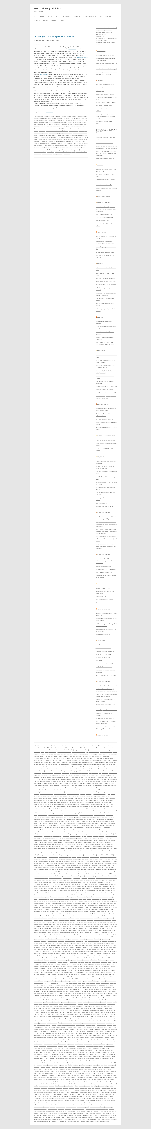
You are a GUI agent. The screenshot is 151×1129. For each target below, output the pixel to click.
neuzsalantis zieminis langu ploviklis (42, 819)
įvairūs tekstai (84, 1000)
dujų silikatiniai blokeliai (98, 888)
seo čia (69, 1008)
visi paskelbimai (68, 1012)
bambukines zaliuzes (45, 118)
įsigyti (65, 968)
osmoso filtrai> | (108, 745)
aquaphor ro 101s (95, 775)
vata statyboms (42, 1096)
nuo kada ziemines (90, 796)
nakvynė (48, 1021)
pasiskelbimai (64, 1002)
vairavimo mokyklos (101, 1025)
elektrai (100, 1042)
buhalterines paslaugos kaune (61, 899)
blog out (95, 1065)
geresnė (84, 1031)
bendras (36, 1069)
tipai (99, 955)
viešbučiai (54, 1025)
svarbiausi (101, 1086)
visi (40, 1075)
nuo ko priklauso (61, 905)
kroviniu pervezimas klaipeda (93, 861)
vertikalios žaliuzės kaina (48, 147)
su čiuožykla (52, 859)
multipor (62, 895)
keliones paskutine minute (40, 987)
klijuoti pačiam (56, 1092)
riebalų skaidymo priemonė (69, 943)
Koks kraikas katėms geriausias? (104, 667)
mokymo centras (107, 1069)
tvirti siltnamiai (81, 842)
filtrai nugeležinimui (98, 745)
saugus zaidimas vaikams (65, 796)
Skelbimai (53, 20)
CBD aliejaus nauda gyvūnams (103, 654)
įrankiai (96, 1050)
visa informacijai (46, 1008)
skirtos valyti (89, 979)
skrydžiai (53, 1084)
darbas (103, 1035)
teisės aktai (54, 951)
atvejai (109, 962)
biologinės (66, 979)
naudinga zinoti (112, 1102)
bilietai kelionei (72, 1002)
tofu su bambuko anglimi (72, 825)
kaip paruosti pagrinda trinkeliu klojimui (94, 890)
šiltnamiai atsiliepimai (106, 842)
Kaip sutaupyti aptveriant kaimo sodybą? (106, 69)
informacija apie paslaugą (77, 890)
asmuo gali (108, 926)
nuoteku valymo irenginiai (50, 1027)
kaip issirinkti (59, 842)
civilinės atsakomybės (106, 949)
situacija (63, 953)
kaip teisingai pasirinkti (44, 907)
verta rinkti (81, 1086)
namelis (101, 859)
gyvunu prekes (77, 811)
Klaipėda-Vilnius (69, 1086)
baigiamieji (71, 1039)
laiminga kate (70, 811)
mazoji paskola (65, 827)
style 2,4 (106, 855)
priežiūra (97, 964)
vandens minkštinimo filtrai (91, 760)
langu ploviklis (79, 819)
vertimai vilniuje (68, 989)
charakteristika (41, 968)
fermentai (97, 972)
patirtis (97, 922)
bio (103, 953)
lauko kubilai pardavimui (104, 777)
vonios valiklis (100, 916)
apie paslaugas (95, 1084)
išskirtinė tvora (98, 918)
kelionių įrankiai (55, 1008)
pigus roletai (57, 124)
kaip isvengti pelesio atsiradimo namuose (76, 781)
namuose (89, 1092)
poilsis (71, 1021)
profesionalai (56, 1079)
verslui (96, 1052)
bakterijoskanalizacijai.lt (104, 874)
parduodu (68, 1079)
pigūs (35, 993)
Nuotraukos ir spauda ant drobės (104, 143)
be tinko (105, 1077)
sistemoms (80, 976)
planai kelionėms (94, 1008)
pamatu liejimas (61, 892)
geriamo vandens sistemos (40, 764)
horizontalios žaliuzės (41, 120)
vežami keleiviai (96, 901)
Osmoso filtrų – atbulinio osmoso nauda (106, 710)
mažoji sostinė (64, 945)
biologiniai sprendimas (71, 934)
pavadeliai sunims (57, 840)
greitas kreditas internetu (68, 813)
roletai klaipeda (83, 131)
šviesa (93, 962)
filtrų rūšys (89, 745)
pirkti (48, 964)
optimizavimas (83, 1050)
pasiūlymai (66, 1029)
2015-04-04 (49, 112)
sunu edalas (64, 829)
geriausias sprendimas (53, 922)
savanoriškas (91, 981)
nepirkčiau (49, 970)
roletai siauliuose (68, 137)
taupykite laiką (55, 930)
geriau (96, 907)
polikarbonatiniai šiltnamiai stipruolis (42, 798)
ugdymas (73, 1016)
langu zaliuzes (49, 122)
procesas (80, 905)
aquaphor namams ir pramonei (109, 766)
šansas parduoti (111, 1004)
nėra (98, 1016)
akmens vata (87, 895)
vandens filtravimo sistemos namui (86, 754)
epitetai (72, 907)
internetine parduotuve (43, 745)
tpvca (76, 951)
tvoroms (114, 920)
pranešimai (82, 1065)
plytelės (47, 1094)
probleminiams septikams (68, 886)
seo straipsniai (76, 1023)
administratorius (72, 930)
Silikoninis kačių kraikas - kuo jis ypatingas (106, 386)
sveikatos (89, 949)
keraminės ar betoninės (58, 939)
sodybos (75, 1014)
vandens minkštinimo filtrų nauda (52, 762)
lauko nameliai (85, 857)
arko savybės (95, 1094)
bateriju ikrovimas (38, 871)
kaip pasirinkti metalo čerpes (91, 909)
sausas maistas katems (76, 832)
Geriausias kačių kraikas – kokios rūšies (106, 281)
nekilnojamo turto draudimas (86, 1054)
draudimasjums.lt (65, 947)
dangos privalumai (38, 924)
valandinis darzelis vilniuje (74, 829)
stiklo (74, 1073)
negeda (96, 987)
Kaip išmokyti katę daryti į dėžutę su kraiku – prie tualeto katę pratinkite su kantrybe (105, 116)
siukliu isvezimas (43, 863)
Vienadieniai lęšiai (66, 859)
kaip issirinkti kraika (69, 850)
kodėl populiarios (104, 903)
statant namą (75, 939)
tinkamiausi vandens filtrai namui (69, 754)
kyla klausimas (103, 932)
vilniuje (35, 947)
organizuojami (76, 1071)
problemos (42, 1079)
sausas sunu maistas (85, 840)
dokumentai (79, 882)
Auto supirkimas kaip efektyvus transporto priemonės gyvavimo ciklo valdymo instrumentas (106, 209)
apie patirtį (113, 1000)
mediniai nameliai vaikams (56, 867)
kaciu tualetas (66, 832)
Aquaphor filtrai (100, 36)
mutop (82, 1067)
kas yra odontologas (64, 855)
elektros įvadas (91, 1048)
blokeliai (80, 895)
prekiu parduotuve (109, 838)
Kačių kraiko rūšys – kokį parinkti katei (105, 278)
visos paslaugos (77, 1012)
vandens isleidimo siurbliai (92, 804)
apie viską (79, 997)
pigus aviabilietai (59, 989)
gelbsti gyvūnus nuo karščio (81, 850)
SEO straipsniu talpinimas (104, 202)
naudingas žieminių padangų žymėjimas (53, 790)
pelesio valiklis (102, 865)
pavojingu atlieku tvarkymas (86, 871)
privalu (87, 1037)
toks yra (105, 943)
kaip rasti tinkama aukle (102, 878)
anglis (81, 888)
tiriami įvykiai (53, 960)
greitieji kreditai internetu (81, 813)
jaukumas (70, 970)
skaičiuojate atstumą (67, 909)
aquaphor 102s (104, 775)
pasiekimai (95, 1071)
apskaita (77, 993)
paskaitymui (89, 1065)
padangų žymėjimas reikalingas (91, 787)
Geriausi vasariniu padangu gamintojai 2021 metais (52, 825)
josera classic (78, 792)
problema (96, 951)
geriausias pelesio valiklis (89, 792)
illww (54, 985)
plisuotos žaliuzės (74, 126)
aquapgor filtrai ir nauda (77, 769)
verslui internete (74, 1050)
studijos (66, 1039)
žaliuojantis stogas (51, 1096)
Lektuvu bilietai (101, 51)
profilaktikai (99, 1018)
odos (83, 1073)
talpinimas (48, 949)
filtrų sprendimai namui (101, 754)
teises (73, 1037)
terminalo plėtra (97, 1035)
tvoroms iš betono (52, 918)
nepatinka (106, 951)
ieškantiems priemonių (63, 880)
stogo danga (61, 863)
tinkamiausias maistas (69, 844)
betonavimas (107, 1079)
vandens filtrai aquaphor (47, 766)
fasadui (35, 1096)
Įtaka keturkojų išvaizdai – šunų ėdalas (106, 675)
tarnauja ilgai (90, 920)
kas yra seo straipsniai (101, 792)
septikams (51, 869)
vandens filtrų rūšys (79, 758)
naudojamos (99, 974)
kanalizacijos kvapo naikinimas (81, 892)
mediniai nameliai (63, 857)
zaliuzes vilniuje (59, 152)
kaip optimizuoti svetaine (73, 794)
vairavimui (69, 1014)
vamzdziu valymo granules (91, 884)
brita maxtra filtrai (74, 855)
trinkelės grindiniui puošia (54, 890)
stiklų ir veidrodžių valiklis (40, 918)
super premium (48, 829)
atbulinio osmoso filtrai (61, 750)
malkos (77, 888)
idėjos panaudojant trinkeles (40, 890)
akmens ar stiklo (65, 1092)
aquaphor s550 (64, 775)
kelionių (69, 951)
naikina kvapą (61, 934)
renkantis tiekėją (113, 907)
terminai (98, 962)
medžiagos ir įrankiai (81, 1081)
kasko (98, 949)
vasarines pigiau (72, 1102)
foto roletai (81, 118)
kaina (86, 941)
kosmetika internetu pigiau (62, 874)
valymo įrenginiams (43, 869)
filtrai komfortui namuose (106, 752)
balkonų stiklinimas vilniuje (98, 989)
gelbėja (76, 1086)
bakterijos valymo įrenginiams (46, 899)
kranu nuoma (53, 897)
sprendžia (105, 974)
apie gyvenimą (56, 1002)
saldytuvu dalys (99, 823)
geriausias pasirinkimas (46, 913)
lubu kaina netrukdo (102, 806)
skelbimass (44, 989)
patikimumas (46, 871)
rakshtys (42, 1071)
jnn (113, 1023)
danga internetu (111, 1092)
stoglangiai (102, 947)
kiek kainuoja (92, 882)
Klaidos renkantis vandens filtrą (104, 214)
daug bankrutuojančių (93, 928)
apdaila (77, 1079)
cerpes (77, 918)
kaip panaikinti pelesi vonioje (74, 865)
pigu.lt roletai (50, 124)
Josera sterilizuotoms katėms (103, 648)
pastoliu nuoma (37, 897)
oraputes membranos (65, 871)
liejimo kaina (96, 1081)
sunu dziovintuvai (48, 832)
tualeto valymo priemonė (111, 916)
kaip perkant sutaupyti (64, 838)
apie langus (37, 997)
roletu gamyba (69, 139)
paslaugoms (51, 1012)
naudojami (88, 1077)
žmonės (79, 981)
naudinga (86, 964)
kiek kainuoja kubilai (97, 785)
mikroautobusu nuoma (62, 949)
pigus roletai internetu (66, 124)
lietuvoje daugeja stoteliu (77, 787)
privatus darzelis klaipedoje (44, 880)
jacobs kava (51, 989)
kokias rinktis (111, 913)
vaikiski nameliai (112, 857)
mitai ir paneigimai (88, 905)
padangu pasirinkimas (87, 821)
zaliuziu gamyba (75, 152)
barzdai (46, 1081)
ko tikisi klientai (87, 888)
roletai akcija (47, 129)
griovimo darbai (93, 892)
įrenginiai (94, 955)
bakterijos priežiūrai (38, 888)
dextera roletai (66, 118)
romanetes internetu (44, 143)
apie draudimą (51, 1088)
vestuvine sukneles (38, 983)
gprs (38, 1025)
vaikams (113, 794)
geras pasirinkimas (39, 939)
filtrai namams (44, 754)
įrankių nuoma (45, 897)
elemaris (39, 857)
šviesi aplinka (80, 964)
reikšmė (82, 1037)
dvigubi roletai (74, 118)
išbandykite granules (64, 920)
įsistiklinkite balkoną (57, 991)
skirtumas (62, 1033)
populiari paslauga (63, 901)
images (45, 1069)
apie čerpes (55, 882)
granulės (90, 1069)
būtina (73, 1075)
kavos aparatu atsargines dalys (67, 823)
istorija (113, 1073)
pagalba (53, 926)
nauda (113, 953)
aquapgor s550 (77, 771)
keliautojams (44, 1012)
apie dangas (71, 968)
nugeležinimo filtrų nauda (105, 760)
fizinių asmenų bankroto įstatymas (78, 924)
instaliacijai (111, 1042)
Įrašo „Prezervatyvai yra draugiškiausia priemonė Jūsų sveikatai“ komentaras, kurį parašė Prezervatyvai (106, 531)
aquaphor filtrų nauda (56, 769)
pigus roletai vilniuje (78, 124)
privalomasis (86, 960)
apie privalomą (72, 960)
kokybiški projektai (38, 1044)
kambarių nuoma (71, 1027)
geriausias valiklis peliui (97, 790)
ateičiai (113, 1054)
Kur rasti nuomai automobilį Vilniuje (105, 252)
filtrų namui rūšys (69, 758)
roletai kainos (49, 131)
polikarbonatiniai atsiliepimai (93, 842)
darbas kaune (89, 943)
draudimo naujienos (111, 981)
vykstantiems (93, 960)
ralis (65, 1037)
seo (115, 869)
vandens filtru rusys (39, 771)
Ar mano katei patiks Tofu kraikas (104, 389)
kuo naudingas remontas (70, 790)
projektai (41, 1027)
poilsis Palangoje (59, 995)
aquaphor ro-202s (93, 773)
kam (88, 1016)
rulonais (55, 920)
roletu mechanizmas (49, 141)
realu (41, 1060)
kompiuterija (57, 1010)
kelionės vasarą (66, 903)
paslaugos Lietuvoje (70, 882)
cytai (67, 983)
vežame (90, 901)
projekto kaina (109, 1044)
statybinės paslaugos (108, 895)
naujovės (61, 1063)
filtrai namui (48, 760)
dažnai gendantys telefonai (109, 785)
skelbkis (61, 1004)
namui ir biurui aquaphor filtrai (98, 771)
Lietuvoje (80, 1052)
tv (48, 1069)
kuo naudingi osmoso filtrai (64, 752)
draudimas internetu (45, 951)
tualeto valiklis (58, 869)
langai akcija (69, 120)
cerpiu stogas (112, 880)
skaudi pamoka (63, 930)
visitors (36, 1023)
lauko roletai (56, 122)
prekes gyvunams (71, 834)
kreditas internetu (93, 813)
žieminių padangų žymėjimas (79, 745)
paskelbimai (108, 995)
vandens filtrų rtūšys (92, 756)
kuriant (79, 1077)
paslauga (114, 962)
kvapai (101, 951)
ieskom (83, 983)
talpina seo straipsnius (79, 1021)
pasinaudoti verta (83, 928)
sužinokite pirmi (37, 1008)
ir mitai (51, 937)
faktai (54, 924)
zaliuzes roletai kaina (40, 152)
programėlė (113, 945)
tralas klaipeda (104, 861)
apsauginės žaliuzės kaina (79, 116)
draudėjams (49, 1006)
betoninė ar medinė (99, 920)
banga (69, 1037)
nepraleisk (105, 1063)
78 (68, 1067)
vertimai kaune (76, 989)
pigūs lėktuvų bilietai (65, 1069)
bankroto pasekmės (98, 924)
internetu (79, 960)
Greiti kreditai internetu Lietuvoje (104, 599)
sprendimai (77, 1094)
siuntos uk (42, 1025)
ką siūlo (48, 945)
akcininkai (92, 983)
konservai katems (87, 832)
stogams (71, 1056)
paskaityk (50, 1065)
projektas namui (88, 1044)
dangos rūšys (46, 911)
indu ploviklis (75, 871)
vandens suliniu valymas (77, 884)
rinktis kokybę (71, 937)
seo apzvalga (89, 794)
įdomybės (48, 1063)
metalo (55, 1073)
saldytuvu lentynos (93, 800)
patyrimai (110, 1006)
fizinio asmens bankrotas (63, 924)
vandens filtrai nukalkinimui (106, 748)
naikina (35, 953)
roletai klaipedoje (38, 133)
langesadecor (92, 985)
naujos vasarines (63, 1102)
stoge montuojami (52, 962)
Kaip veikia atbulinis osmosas (103, 566)
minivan (46, 985)
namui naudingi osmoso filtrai (110, 750)
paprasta (103, 981)
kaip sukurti (103, 911)
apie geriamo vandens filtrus (81, 750)
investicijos (109, 1075)
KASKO (57, 16)
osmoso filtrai (43, 748)
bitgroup (68, 985)
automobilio (36, 951)
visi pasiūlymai (88, 1006)
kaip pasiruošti (43, 905)
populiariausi (37, 1088)
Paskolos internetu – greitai (103, 588)
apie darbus (100, 1079)
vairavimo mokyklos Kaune (80, 1035)
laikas (111, 1086)
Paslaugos (37, 20)
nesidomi (104, 1088)
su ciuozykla (45, 859)
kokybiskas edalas (38, 840)
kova (45, 972)
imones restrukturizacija (80, 869)
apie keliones (106, 1000)
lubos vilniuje (99, 808)
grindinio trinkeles (54, 895)
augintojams (98, 844)
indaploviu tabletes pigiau (40, 916)
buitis (109, 794)
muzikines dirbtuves (76, 985)
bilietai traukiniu (98, 991)
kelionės (94, 949)
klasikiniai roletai (61, 120)
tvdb (35, 1025)
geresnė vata (83, 1092)
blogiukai (111, 1018)
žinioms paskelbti (72, 1004)
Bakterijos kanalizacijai (89, 16)
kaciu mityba (73, 827)
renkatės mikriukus (78, 909)
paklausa (42, 1031)
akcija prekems (92, 853)
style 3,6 (111, 855)
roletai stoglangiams (79, 137)
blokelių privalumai (80, 922)
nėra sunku (51, 1086)
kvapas (53, 955)
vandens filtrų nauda (39, 750)
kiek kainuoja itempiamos (62, 808)
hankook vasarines (38, 1105)
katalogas (67, 997)
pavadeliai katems (47, 840)
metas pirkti (88, 962)
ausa (107, 985)
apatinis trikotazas (38, 874)
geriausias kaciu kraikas (85, 783)
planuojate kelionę (103, 907)
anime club (84, 1063)
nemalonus (63, 955)
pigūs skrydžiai (64, 1058)
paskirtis (36, 922)
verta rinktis (92, 911)
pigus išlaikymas (89, 930)
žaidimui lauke (103, 857)
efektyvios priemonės (58, 958)
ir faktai (56, 937)
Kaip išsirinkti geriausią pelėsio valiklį (105, 55)
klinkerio (48, 968)
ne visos (48, 976)
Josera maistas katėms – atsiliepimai (105, 651)
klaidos (44, 964)
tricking (41, 1014)
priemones (60, 979)
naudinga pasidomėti (93, 941)
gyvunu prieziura (80, 834)
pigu (110, 1027)
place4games (113, 983)
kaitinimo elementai (48, 802)
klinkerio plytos (56, 865)
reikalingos (80, 1018)
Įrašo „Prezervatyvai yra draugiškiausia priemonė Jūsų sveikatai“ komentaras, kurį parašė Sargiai (106, 524)
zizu (45, 1014)
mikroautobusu (41, 949)
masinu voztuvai (81, 804)
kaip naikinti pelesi (93, 865)
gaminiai (101, 966)
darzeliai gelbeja (38, 804)
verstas (96, 966)
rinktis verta (55, 932)
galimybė (60, 962)
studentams (104, 1039)
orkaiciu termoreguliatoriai (91, 802)
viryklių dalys (79, 823)
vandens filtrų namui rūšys (46, 756)
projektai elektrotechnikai (59, 1044)
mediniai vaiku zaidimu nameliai (41, 867)
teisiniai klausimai (59, 1012)
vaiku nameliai (37, 859)
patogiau (92, 907)
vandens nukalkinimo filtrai (101, 762)
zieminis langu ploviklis (57, 819)
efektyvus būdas (65, 907)
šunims (98, 834)
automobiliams (42, 1000)
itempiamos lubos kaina (49, 808)
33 (66, 1067)
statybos (46, 892)
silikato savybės (109, 1094)
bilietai (91, 991)
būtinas (77, 1088)
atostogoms (47, 981)
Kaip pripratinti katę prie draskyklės (105, 94)
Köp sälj (45, 20)
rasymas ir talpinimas (58, 1100)
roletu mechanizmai (39, 141)
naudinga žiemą (73, 962)
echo (66, 1071)
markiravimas (49, 1073)
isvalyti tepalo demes (99, 815)
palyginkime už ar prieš (78, 913)
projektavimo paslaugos (99, 1044)
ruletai (61, 143)
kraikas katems (106, 853)
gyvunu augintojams (90, 834)
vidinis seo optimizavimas (60, 794)
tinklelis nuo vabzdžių (77, 145)
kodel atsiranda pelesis (58, 798)
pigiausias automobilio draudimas (50, 901)
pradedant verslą (72, 1052)
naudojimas (50, 972)
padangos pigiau (109, 819)
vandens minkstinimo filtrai (53, 777)
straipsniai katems (61, 811)
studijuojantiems (96, 1039)
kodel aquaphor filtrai (47, 773)
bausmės (36, 960)
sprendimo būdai (74, 958)
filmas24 (75, 983)
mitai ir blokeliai (64, 1094)
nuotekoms (108, 953)
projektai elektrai (80, 1046)
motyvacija (87, 1075)
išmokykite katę (81, 827)
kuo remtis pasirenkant (104, 909)
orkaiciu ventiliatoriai (59, 802)
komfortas (36, 966)
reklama (45, 1060)
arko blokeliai (71, 918)
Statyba (62, 20)
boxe (79, 1058)
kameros (46, 960)
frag (116, 1021)
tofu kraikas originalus (99, 825)
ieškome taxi (85, 945)
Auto (35, 16)
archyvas (52, 1069)
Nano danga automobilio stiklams (104, 217)
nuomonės (103, 1002)
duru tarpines (72, 806)
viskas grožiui (78, 1010)
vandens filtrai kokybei (54, 754)
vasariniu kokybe (81, 1102)
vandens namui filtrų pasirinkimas (78, 756)
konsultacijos (85, 1010)
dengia (80, 966)
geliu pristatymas (110, 871)
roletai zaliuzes (49, 139)
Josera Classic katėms (101, 645)
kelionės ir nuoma (59, 1086)
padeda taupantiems (88, 951)
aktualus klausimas (44, 934)
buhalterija (71, 993)
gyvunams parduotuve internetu (79, 838)
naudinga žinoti (63, 922)
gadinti (71, 974)
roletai (41, 129)
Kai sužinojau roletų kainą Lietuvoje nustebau (54, 36)
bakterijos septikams (108, 886)
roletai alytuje (54, 129)
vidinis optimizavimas (88, 811)
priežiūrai (49, 958)
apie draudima (50, 1000)
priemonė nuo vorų (91, 779)
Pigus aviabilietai (102, 232)
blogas (104, 844)
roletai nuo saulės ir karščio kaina (42, 135)
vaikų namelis (72, 857)
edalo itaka (36, 838)
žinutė (51, 1090)
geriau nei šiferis (103, 930)
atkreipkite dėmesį (54, 911)
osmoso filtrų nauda (49, 750)
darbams (89, 1081)
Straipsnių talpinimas (103, 404)
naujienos (84, 836)
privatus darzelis (72, 804)
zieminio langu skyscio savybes (82, 798)
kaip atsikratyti (76, 955)
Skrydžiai (49, 16)
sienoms (102, 1056)
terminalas (109, 1035)
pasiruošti (58, 981)
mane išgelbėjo (91, 1018)
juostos (86, 1014)
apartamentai (71, 1025)
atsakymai (71, 1094)
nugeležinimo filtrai (65, 777)
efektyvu (111, 974)
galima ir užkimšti (79, 932)
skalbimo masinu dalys (88, 823)
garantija (58, 1052)
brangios (97, 981)
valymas (74, 976)
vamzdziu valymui (57, 886)
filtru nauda (71, 846)
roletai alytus (61, 129)
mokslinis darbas (42, 1037)
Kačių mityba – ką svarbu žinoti (104, 105)
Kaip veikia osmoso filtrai (102, 220)
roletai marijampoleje (56, 133)
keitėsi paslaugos (98, 943)
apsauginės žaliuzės (67, 116)
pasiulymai (73, 997)
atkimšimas (96, 932)
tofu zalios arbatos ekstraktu (86, 825)
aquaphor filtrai (101, 764)
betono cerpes (37, 895)
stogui (75, 966)
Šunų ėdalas (100, 456)
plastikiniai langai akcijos (50, 126)
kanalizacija (113, 951)
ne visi (89, 974)
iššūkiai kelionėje (82, 901)
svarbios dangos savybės (89, 1096)
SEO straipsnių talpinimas (48, 8)
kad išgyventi (104, 1006)
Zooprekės (100, 263)
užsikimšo (61, 932)
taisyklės (60, 1006)
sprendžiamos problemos (40, 958)
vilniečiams (102, 1071)
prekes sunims (75, 840)
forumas (43, 1067)
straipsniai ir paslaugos (39, 1006)
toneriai (90, 867)
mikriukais (47, 909)
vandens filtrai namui (58, 758)
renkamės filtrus (59, 844)
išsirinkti (92, 964)
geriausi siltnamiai (50, 842)
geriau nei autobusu (76, 903)
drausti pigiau (83, 1088)
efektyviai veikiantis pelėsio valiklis (45, 792)
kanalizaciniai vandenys (64, 884)
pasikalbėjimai (77, 1063)
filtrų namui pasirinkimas (93, 752)
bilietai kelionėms (97, 993)
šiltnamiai (109, 848)
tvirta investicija (42, 922)
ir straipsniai (92, 1000)
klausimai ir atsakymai (103, 960)
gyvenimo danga (106, 939)
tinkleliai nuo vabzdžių (56, 145)
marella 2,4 (93, 855)
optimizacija (67, 1016)
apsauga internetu (43, 1004)
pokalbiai (65, 1006)
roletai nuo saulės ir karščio (80, 133)
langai (68, 964)
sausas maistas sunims (43, 834)
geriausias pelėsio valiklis (46, 781)
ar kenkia (70, 955)
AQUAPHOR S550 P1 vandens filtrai (105, 718)
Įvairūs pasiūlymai (51, 116)
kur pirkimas (95, 1077)
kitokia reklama (108, 1008)
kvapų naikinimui (89, 972)
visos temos (72, 1006)
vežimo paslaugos (60, 1081)
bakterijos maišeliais (81, 886)
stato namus (70, 892)
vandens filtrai (112, 762)
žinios (105, 1065)
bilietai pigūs (50, 993)
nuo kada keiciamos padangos (51, 821)
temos (82, 1039)
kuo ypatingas (111, 840)
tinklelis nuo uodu (67, 145)
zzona (50, 985)
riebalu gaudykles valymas (106, 934)
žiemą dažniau (95, 934)
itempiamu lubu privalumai (89, 806)
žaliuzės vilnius (67, 152)
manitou (111, 985)
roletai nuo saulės (67, 133)
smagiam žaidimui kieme (40, 783)
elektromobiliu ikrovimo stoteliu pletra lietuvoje (58, 787)
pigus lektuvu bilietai (69, 1031)
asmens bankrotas (89, 926)
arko (76, 895)
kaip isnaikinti (85, 865)
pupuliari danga (112, 941)
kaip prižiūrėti (80, 897)
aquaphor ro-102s (67, 771)
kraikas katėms (49, 853)
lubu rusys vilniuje (90, 808)
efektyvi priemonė (69, 932)
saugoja (109, 979)
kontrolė (41, 960)
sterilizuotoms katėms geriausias (83, 785)
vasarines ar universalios (46, 1100)
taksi (101, 945)
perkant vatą (41, 1094)
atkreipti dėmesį (94, 903)
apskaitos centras (59, 987)
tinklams (101, 1027)
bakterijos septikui (74, 880)
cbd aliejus (79, 806)
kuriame (86, 911)
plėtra (55, 1037)
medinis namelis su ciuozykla (71, 815)
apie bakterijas (49, 953)
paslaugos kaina (99, 1012)
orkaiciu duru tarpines (70, 802)
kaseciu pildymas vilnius (98, 867)
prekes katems (66, 840)
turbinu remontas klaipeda (49, 811)
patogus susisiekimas (56, 909)
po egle (109, 968)
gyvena (90, 1071)
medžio (87, 1073)
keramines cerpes (59, 888)
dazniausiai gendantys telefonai (100, 783)
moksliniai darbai (53, 1056)
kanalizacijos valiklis (67, 1023)
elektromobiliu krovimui (46, 827)
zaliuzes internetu (64, 147)
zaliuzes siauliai (50, 152)
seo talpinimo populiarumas (99, 1098)
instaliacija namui (48, 1044)
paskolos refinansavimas (105, 813)
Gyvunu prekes (101, 350)
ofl (39, 985)
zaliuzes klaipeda (46, 150)
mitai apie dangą (38, 882)
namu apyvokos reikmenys (100, 794)
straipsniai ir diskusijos (65, 1000)
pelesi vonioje (111, 865)
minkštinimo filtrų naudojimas (61, 748)
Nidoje (86, 1029)
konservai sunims (57, 832)
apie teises (114, 995)
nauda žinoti (51, 943)
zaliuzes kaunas (81, 147)
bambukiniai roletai (57, 118)
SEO (101, 16)
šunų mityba (106, 850)
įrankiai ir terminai (56, 907)
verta (35, 964)
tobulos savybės (79, 941)
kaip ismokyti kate (103, 840)
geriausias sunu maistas (57, 850)
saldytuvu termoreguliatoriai (106, 800)
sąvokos (112, 960)
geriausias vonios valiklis (40, 787)
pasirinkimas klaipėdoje (101, 876)
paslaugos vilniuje (103, 880)
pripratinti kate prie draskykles (55, 815)
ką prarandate (97, 905)
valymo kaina (77, 974)
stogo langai (109, 947)
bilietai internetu (112, 991)
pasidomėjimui (111, 1065)
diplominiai (88, 1039)
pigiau (104, 1075)
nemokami (73, 1018)
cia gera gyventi (101, 985)
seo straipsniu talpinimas (77, 764)
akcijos (54, 949)
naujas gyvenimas (66, 926)
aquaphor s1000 (86, 771)
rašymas (50, 1018)
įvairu (65, 1063)
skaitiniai (45, 1065)
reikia (93, 974)
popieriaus (68, 1073)
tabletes (94, 916)
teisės (108, 997)
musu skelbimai (105, 983)
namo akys (65, 962)
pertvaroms (36, 1058)
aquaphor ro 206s (41, 777)
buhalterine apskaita (59, 800)
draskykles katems (42, 815)
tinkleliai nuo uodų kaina (43, 145)
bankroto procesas (104, 928)
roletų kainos (83, 139)
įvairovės (43, 1063)
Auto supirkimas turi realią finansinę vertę (106, 686)
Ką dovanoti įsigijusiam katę (103, 657)
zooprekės (99, 853)
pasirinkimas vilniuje (48, 804)
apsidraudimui (95, 995)
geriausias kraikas (82, 853)
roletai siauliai (60, 137)
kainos (50, 947)
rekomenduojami (55, 1094)
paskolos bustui (56, 827)
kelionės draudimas (77, 949)
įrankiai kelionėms (69, 1010)
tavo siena (77, 1067)
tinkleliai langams (76, 143)
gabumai (113, 1037)
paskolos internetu (111, 811)
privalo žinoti (48, 939)
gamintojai (63, 966)
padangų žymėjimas (55, 745)
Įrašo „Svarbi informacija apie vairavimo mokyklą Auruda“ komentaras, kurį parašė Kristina (106, 539)
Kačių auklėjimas (100, 91)
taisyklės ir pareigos (112, 901)
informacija (105, 905)
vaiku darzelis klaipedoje (46, 876)
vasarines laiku (106, 1100)
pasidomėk (112, 1063)
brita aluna (86, 855)
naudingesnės (61, 976)
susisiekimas (96, 945)
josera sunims (93, 829)
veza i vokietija (37, 901)
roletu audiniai (61, 139)
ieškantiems (44, 1088)
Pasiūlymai (108, 16)
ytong (66, 895)
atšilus (108, 1088)
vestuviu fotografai (96, 869)
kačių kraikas (42, 853)
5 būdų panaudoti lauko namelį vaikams (106, 440)
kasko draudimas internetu (56, 1031)
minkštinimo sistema (75, 748)
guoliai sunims (111, 829)
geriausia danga (74, 899)
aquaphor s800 (48, 771)
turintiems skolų (108, 924)
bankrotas (90, 924)
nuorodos (89, 836)
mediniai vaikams (50, 861)
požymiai (44, 962)
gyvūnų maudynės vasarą (95, 850)
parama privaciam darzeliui (105, 802)
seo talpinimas (43, 995)
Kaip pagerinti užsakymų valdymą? (105, 158)
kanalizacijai (57, 953)
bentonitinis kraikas (107, 832)
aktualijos (70, 1065)
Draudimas (100, 165)
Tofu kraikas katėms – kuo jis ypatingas (106, 284)
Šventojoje (82, 1025)
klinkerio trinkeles (52, 863)
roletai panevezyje (56, 135)
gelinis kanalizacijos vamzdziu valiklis (43, 886)
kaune (83, 943)
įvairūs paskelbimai (87, 997)
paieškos (63, 1075)
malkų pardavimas (69, 888)
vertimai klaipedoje (86, 989)
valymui (66, 974)
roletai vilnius (41, 139)
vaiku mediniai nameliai (110, 859)
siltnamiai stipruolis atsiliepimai (103, 796)
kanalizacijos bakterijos (39, 848)
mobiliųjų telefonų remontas (67, 785)
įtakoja (98, 911)
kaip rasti (107, 1084)
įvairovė (53, 1071)
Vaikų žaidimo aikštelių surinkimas (104, 419)
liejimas (41, 1081)
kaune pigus (42, 945)
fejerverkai (48, 846)
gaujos (43, 1073)
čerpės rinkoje (97, 939)
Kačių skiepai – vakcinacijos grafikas (105, 84)
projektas (36, 1046)
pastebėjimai (62, 1060)
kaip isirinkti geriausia (46, 865)
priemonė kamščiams (102, 913)
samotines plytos (103, 892)
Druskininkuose (37, 1035)
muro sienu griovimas (107, 869)
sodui (84, 848)
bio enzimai (98, 897)
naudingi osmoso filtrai (50, 752)
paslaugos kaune (55, 945)
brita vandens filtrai (92, 848)
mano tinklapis (72, 1058)
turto (70, 949)
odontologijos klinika (38, 829)
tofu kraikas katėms (53, 857)
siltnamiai (106, 808)
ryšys (65, 1090)
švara (35, 955)
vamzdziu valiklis (87, 916)
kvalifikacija (84, 1071)
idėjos (114, 1075)
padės (63, 981)
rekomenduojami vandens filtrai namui (43, 758)
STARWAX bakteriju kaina (110, 863)
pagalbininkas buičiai (90, 913)
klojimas (61, 968)
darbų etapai (54, 1042)
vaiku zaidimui (94, 798)
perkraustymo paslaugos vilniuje (93, 827)
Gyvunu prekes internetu (103, 196)
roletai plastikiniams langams (75, 135)
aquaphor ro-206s (38, 775)
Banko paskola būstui (101, 596)
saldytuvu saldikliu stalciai (82, 800)
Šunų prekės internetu (101, 503)
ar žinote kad (96, 1092)
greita (83, 1090)
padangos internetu (58, 817)
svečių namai (103, 1033)
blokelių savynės (61, 1096)
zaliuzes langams (65, 150)
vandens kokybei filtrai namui (61, 756)
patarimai (61, 882)
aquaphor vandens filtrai (90, 764)
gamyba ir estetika (105, 937)
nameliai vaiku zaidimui (39, 861)
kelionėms (88, 995)
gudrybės (96, 1033)
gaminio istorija (68, 913)
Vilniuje (43, 991)
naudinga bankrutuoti (45, 930)
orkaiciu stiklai (80, 802)
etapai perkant (62, 937)
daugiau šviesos (90, 968)
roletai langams (47, 133)
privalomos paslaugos (62, 960)
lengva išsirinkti (112, 930)
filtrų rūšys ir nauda (86, 748)
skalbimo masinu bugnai (46, 806)
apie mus (78, 836)
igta (34, 985)
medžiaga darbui (63, 1042)
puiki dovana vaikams (112, 781)
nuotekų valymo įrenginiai (97, 976)
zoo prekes (44, 857)
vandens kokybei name (103, 756)
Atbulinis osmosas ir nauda (103, 634)
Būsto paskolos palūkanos (102, 603)
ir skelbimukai (76, 1008)
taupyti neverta (103, 941)
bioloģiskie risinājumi (104, 798)
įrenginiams (57, 972)
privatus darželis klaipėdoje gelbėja (75, 876)
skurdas (98, 983)
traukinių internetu (41, 993)
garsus (92, 987)
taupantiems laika (43, 1102)
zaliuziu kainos (37, 154)
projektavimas (90, 1027)
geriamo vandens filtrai (60, 766)
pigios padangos (89, 817)
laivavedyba (113, 1071)
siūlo (92, 1086)
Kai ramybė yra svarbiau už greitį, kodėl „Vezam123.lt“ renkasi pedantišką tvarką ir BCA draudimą (106, 153)
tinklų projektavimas (58, 1048)
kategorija (102, 1021)
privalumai (106, 966)
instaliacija (60, 1046)
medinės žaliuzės (72, 122)
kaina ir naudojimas (44, 937)
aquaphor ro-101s (58, 771)
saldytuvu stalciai (38, 802)
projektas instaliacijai (109, 1046)
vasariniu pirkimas (53, 1102)
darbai (115, 1039)
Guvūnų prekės (101, 640)
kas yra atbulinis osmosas (95, 750)
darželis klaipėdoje (89, 876)
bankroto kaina (66, 928)
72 (70, 1067)
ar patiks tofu (47, 836)
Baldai (42, 16)
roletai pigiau (64, 135)
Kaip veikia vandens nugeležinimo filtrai (106, 569)
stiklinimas (60, 993)
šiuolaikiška (42, 1052)
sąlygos (96, 1086)
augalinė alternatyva (56, 836)
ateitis (91, 1060)
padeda (68, 953)
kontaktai (72, 836)
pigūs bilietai (51, 995)
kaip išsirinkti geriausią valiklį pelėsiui (97, 781)
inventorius (73, 1077)
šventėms (36, 1086)
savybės (62, 1079)
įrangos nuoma (53, 892)
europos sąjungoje (99, 926)
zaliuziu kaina (83, 152)
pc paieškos (52, 1081)
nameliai (79, 857)
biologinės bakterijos (97, 846)
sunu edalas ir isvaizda (45, 838)
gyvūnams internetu (59, 853)
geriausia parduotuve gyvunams (95, 838)
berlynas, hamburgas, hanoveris (53, 903)
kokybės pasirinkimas (65, 911)
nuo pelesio (84, 878)
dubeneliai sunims (38, 832)
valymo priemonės (62, 918)
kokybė (89, 955)
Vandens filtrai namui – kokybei (104, 185)
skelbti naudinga (46, 926)
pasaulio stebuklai (60, 985)
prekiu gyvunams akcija (39, 842)
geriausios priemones (52, 884)
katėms (103, 834)
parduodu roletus (41, 124)
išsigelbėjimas (80, 926)
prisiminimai (60, 1039)
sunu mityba (55, 838)
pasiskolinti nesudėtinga (100, 811)
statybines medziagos (96, 895)
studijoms (107, 1037)
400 (110, 1073)
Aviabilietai (76, 16)
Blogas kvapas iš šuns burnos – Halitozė (106, 102)
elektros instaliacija (52, 1046)
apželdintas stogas (86, 1094)
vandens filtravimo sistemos (78, 752)
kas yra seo (52, 779)
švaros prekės (56, 947)
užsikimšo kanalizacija (80, 937)
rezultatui (45, 1018)
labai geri (67, 1018)
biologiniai (88, 958)
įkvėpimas (36, 1052)
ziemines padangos (99, 819)
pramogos (36, 1033)
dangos (49, 932)
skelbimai (85, 1002)
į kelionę (55, 1006)
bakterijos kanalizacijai (52, 796)
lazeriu (106, 1073)
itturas (101, 987)
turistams (88, 1025)
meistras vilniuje (106, 827)
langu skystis (111, 899)
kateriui (70, 1071)
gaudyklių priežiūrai (81, 920)
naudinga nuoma (43, 1086)
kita (98, 1058)
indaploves (104, 899)
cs (95, 1058)
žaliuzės (57, 147)
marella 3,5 (100, 855)
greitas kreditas (57, 813)
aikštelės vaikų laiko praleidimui (55, 783)
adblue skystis (49, 800)
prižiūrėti (113, 972)
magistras (110, 1039)
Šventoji (114, 1027)
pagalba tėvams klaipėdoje (59, 876)
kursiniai (41, 1042)
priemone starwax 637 (83, 863)
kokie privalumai (90, 922)
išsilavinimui (47, 1042)
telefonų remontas (43, 779)
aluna (81, 855)
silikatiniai (101, 1094)
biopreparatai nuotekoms (71, 863)
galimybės (101, 1050)
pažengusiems (93, 1037)
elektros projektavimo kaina (40, 1048)
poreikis (103, 1054)
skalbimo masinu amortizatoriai (60, 806)
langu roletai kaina (40, 122)
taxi (46, 947)
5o (37, 985)
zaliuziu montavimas (47, 154)
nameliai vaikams (94, 857)
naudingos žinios (84, 1008)
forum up (96, 1060)
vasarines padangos (89, 819)
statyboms (107, 1056)
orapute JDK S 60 (55, 871)
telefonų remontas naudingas (71, 783)
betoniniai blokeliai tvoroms (86, 918)
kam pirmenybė (85, 903)
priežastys (109, 958)
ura (99, 1065)
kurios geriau (68, 939)
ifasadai (85, 1079)
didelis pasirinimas (70, 941)
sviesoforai (60, 1037)
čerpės (89, 899)
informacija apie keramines (86, 939)
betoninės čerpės (111, 922)
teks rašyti (53, 1039)
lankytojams (36, 1067)
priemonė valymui (48, 920)
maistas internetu (80, 844)
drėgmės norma (43, 1092)
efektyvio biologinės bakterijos (68, 848)
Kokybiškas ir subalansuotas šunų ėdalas (106, 393)
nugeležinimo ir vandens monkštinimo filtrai (83, 762)
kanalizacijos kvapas (108, 846)
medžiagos (85, 966)
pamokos (85, 1052)
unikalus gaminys (38, 932)
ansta (70, 983)
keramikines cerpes (112, 892)
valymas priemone (38, 920)
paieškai (86, 1004)
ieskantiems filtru (56, 846)
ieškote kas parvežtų (39, 903)
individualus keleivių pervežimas (90, 947)
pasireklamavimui (38, 1002)
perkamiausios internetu (71, 853)
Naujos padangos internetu (104, 735)
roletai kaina (72, 49)
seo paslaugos (54, 983)
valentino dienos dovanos (76, 874)
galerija (40, 1069)
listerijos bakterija (69, 798)
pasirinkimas (108, 920)
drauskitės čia (63, 1008)
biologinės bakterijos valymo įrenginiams (48, 1077)
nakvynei (48, 1025)
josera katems (85, 829)
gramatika (36, 1056)
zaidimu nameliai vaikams (70, 867)
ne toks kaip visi (78, 916)
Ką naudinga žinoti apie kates (103, 88)
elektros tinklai (42, 1046)
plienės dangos (78, 1056)
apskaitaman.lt (100, 882)
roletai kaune (64, 131)
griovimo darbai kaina (99, 871)
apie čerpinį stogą (47, 882)
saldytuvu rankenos (69, 800)
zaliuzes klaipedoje (55, 150)
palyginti (107, 1086)
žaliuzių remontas (57, 154)
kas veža (104, 901)
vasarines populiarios (102, 1102)
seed (88, 983)
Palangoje (48, 991)
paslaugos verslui (76, 1000)
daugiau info (59, 1088)
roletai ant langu (69, 129)
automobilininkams (101, 1004)
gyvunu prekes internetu (111, 836)
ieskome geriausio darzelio (60, 804)
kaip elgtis (58, 926)
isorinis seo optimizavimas (46, 794)
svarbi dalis (104, 962)
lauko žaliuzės (63, 122)
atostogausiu (50, 987)
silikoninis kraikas (97, 832)
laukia (99, 1054)
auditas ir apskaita (68, 987)
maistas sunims (46, 850)
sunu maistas (56, 829)
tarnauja (103, 972)
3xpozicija (80, 991)
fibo (73, 895)
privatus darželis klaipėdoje (41, 878)
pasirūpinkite (43, 966)
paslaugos (68, 905)
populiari (83, 968)
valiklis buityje (37, 865)
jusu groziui (85, 985)
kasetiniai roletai (52, 120)
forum (111, 1058)
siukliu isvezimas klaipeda (70, 861)
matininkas (54, 880)
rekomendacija (102, 979)
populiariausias (37, 962)
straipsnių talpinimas (108, 918)
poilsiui (93, 1025)
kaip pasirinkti (53, 934)
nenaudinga (45, 1075)
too (42, 985)
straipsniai (109, 844)
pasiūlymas (66, 1021)
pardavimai (103, 964)
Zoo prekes (100, 80)
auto (84, 995)
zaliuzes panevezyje (75, 150)
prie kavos (39, 1065)
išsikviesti (71, 945)
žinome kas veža (52, 905)
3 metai (74, 926)
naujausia (71, 1060)
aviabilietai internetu (52, 1023)
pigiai (72, 1079)
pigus (90, 945)
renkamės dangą (38, 943)
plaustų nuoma (83, 1069)
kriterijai (87, 907)
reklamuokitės (96, 1006)
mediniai (73, 964)
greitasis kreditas (48, 813)
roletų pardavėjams (82, 57)
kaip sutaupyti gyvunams (60, 834)
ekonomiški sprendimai (77, 911)
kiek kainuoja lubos (74, 808)
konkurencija (78, 945)
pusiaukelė (47, 1039)
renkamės (48, 955)
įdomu (57, 1071)
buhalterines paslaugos (92, 880)
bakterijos (82, 880)
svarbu (54, 974)
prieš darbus (83, 970)
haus (70, 895)
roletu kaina (77, 139)
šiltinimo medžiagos (110, 888)
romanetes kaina (55, 143)
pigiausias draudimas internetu (88, 1023)
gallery (57, 1069)
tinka (47, 1090)
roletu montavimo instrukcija (73, 141)
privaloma (36, 1039)
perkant (35, 1094)
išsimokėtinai (96, 1021)
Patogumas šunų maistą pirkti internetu (106, 664)
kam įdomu (99, 1000)
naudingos (63, 972)
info (51, 834)
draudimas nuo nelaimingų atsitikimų (58, 1054)
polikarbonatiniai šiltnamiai (70, 842)
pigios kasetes (107, 987)
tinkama (49, 966)
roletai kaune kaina (73, 131)
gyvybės (64, 951)
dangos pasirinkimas (58, 913)
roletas (55, 139)
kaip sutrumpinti (73, 901)
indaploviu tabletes (89, 897)
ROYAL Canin (99, 660)
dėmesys (45, 943)
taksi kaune (111, 943)
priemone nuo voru (92, 777)
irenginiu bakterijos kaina (96, 863)
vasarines (98, 1100)
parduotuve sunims (60, 1098)
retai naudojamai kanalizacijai (94, 886)
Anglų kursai (66, 16)
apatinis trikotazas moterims (90, 874)
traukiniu (86, 991)
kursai (104, 997)
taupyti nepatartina (52, 941)
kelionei (53, 981)
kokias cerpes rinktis (49, 888)
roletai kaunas (57, 131)
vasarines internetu (80, 1100)
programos (85, 882)
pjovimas (78, 1073)
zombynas (108, 1021)
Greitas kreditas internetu (104, 584)
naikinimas (107, 970)
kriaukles (82, 794)
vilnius (43, 947)
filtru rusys (40, 855)
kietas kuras (61, 897)
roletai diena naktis (79, 129)
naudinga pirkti (82, 899)
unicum (83, 1058)
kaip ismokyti (47, 855)
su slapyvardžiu (79, 1006)
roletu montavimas (60, 141)
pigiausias (36, 945)
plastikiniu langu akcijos (63, 126)
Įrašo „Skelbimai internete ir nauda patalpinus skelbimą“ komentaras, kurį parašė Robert (106, 546)
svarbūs (40, 1018)
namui (100, 958)
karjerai (41, 1039)
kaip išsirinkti (55, 968)
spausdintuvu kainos (68, 869)
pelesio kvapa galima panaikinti (79, 777)
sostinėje (41, 1029)
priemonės (72, 920)
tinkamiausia (58, 943)
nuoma (65, 993)
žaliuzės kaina (73, 147)
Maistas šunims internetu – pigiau (104, 506)
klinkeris (64, 865)
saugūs (113, 1088)
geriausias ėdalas (90, 844)
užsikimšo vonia (88, 932)
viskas (101, 1058)
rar (113, 1021)
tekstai (62, 997)
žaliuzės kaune (37, 150)
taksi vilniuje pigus (96, 899)
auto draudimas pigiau (75, 947)
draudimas (36, 979)
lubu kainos (82, 808)
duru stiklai (102, 804)
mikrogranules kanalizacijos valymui (107, 884)
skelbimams (99, 997)
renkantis (55, 970)
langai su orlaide (77, 120)
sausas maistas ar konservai (86, 815)
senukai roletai (68, 143)
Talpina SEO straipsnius (103, 609)
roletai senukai (52, 137)
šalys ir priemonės (53, 1004)
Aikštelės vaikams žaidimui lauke (106, 435)
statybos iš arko (66, 890)
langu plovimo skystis (69, 819)
